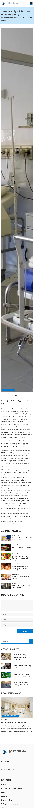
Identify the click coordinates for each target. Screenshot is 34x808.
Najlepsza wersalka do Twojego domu (14, 722)
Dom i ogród (5, 792)
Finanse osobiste (6, 800)
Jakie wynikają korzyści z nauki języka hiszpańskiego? (23, 675)
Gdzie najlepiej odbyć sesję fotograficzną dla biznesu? (22, 666)
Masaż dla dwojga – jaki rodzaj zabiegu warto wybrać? (20, 568)
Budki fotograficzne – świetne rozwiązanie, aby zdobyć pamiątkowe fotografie (22, 656)
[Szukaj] (31, 641)
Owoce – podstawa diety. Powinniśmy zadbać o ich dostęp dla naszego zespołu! (21, 558)
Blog (3, 766)
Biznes (3, 784)
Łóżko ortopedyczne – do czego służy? (21, 586)
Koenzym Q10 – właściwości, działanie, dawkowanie (22, 539)
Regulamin (5, 773)
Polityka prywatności (8, 769)
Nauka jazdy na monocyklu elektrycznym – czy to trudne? (22, 684)
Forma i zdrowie (8, 390)
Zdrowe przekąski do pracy (21, 547)
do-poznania (5, 396)
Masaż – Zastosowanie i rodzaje (20, 577)
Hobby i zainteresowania (9, 804)
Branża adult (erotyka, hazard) (11, 788)
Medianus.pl (10, 524)
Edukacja (4, 796)
